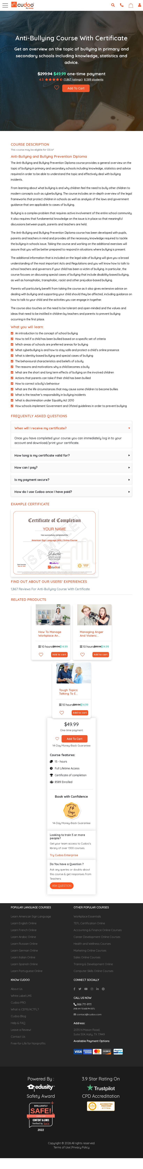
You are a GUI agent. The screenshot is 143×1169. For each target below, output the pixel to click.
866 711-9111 (84, 1004)
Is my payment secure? (31, 480)
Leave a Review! (21, 1030)
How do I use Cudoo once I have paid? (43, 492)
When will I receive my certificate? (40, 428)
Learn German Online (24, 950)
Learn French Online (23, 930)
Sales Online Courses (87, 957)
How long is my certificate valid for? (42, 455)
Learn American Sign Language (31, 916)
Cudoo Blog (18, 1016)
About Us (16, 989)
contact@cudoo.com (88, 1014)
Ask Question (61, 885)
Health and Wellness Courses (92, 943)
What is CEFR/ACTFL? (25, 1009)
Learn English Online (23, 923)
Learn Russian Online (24, 943)
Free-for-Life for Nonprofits (28, 1043)
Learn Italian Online (23, 957)
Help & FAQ (18, 1023)
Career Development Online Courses (97, 937)
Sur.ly (46, 1123)
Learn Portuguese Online (26, 971)
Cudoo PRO (18, 1002)
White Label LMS (21, 995)
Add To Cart (75, 88)
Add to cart (59, 654)
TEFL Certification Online (89, 923)
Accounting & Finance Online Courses (98, 930)
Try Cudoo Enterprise (64, 855)
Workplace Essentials (87, 916)
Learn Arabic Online (23, 937)
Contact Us (18, 1036)
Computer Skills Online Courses (93, 971)
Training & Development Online (93, 964)
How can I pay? (25, 467)
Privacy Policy (80, 1147)
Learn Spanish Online (24, 964)
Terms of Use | (62, 1147)
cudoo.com (40, 1116)
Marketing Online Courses (90, 950)
